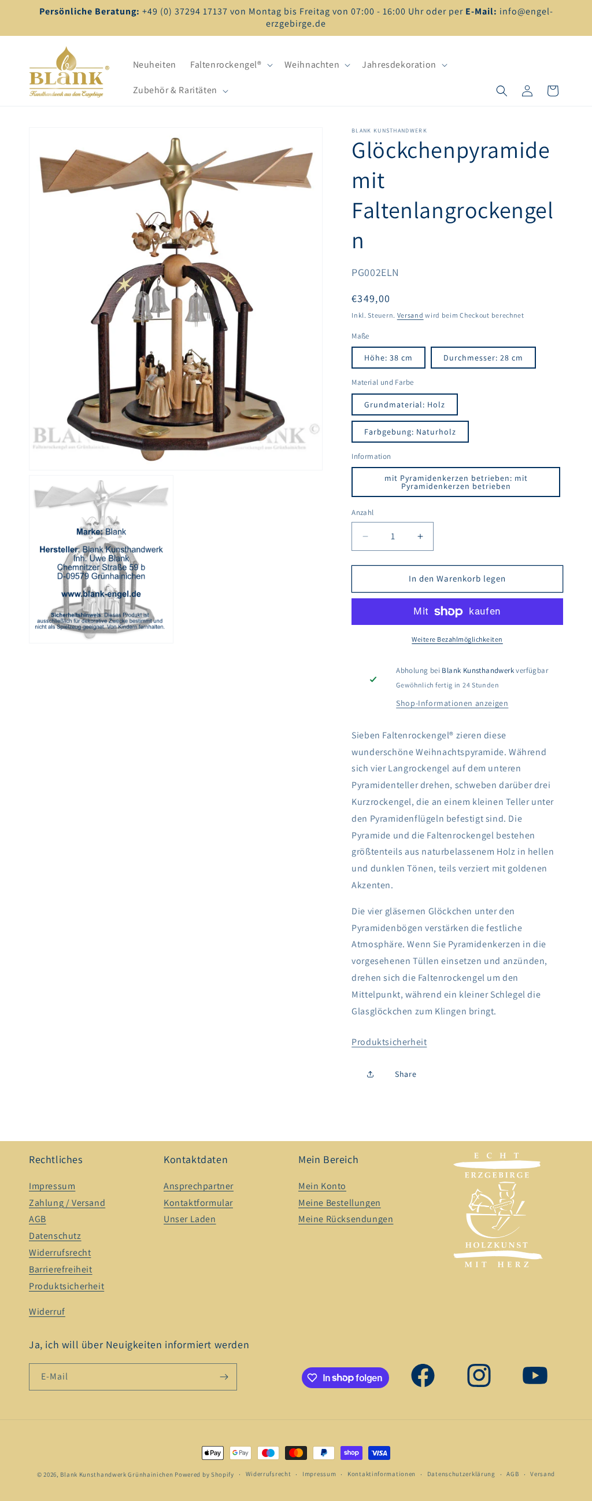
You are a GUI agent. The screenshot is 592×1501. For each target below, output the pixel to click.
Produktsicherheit (389, 1042)
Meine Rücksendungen (345, 1219)
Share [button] (405, 1074)
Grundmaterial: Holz (404, 404)
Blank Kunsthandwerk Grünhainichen (116, 1474)
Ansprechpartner (199, 1186)
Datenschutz (55, 1236)
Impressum (52, 1186)
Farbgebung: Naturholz (410, 431)
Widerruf (47, 1311)
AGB (37, 1219)
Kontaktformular (198, 1203)
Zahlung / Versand (67, 1203)
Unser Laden (190, 1219)
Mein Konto (322, 1186)
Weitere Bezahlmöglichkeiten (457, 639)
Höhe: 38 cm (388, 357)
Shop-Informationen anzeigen (452, 703)
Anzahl (362, 512)
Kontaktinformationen (381, 1474)
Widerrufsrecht (60, 1252)
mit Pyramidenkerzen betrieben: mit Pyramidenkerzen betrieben (456, 482)
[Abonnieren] (223, 1376)
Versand (410, 315)
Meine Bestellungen (339, 1203)
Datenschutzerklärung (461, 1474)
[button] (230, 65)
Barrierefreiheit (60, 1269)
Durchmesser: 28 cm (483, 357)
